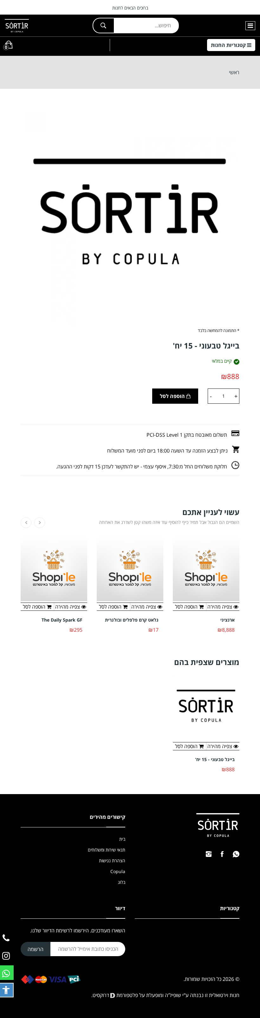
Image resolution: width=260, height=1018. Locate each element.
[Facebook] (222, 854)
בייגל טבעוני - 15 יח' (215, 759)
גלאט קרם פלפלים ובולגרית (132, 620)
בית (122, 839)
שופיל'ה (173, 995)
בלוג (121, 882)
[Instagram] (208, 854)
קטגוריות (229, 45)
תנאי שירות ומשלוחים (106, 850)
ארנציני (227, 620)
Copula (117, 871)
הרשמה (35, 949)
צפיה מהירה (220, 746)
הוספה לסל (173, 396)
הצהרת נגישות (112, 861)
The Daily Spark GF (62, 620)
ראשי (234, 72)
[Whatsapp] (236, 854)
